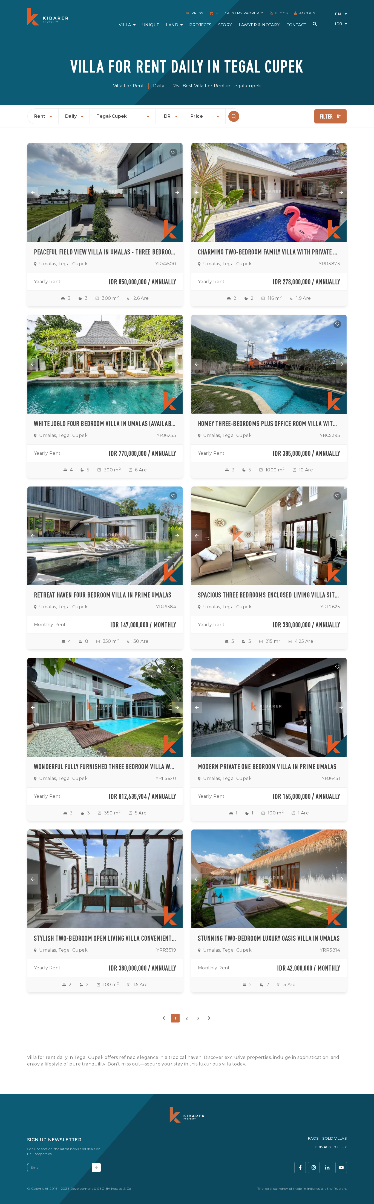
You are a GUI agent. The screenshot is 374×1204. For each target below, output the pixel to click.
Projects (200, 24)
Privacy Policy (331, 1147)
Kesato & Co (121, 1188)
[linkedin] (327, 1167)
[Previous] (164, 1018)
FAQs (313, 1138)
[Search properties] (315, 24)
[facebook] (300, 1167)
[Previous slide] (32, 192)
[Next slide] (177, 192)
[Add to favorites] (173, 152)
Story (225, 24)
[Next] (209, 1018)
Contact (296, 24)
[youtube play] (341, 1167)
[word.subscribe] (96, 1167)
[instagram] (314, 1167)
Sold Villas (334, 1138)
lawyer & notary (259, 24)
